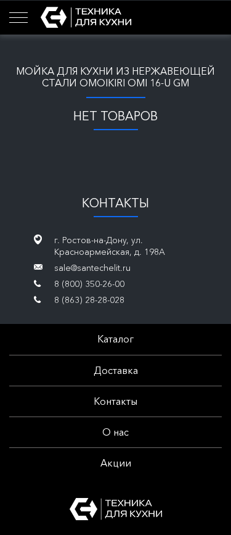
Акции (115, 463)
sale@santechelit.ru (92, 267)
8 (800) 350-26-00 (89, 283)
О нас (115, 432)
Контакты (115, 401)
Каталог (115, 339)
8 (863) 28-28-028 (89, 299)
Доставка (116, 370)
